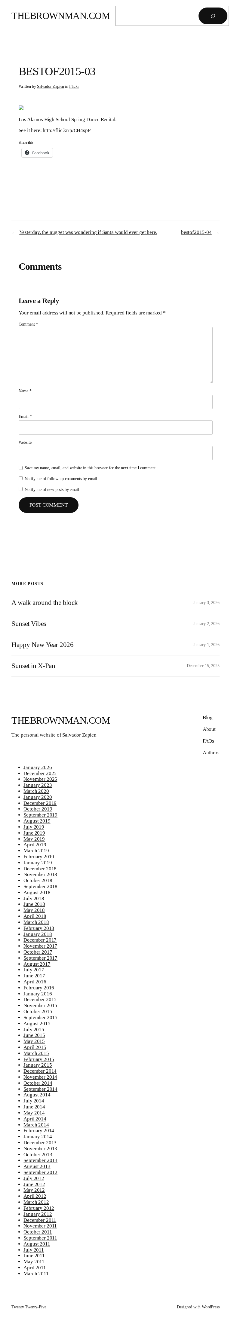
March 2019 (36, 851)
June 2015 (34, 1035)
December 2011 (39, 1220)
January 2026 (37, 767)
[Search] (213, 16)
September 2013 (40, 1160)
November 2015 (40, 1005)
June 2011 (34, 1255)
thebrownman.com (60, 16)
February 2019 (38, 857)
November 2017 (40, 946)
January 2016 (37, 994)
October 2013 (37, 1154)
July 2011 (33, 1250)
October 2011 (37, 1232)
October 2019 (37, 809)
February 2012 (38, 1208)
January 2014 (37, 1136)
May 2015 (34, 1041)
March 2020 (36, 791)
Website (25, 442)
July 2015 (33, 1029)
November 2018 (40, 874)
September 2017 (40, 958)
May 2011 (34, 1261)
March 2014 (36, 1125)
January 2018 (37, 934)
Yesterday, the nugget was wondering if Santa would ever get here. (88, 232)
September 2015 (40, 1017)
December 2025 (40, 773)
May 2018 (34, 910)
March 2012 (36, 1202)
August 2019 (36, 821)
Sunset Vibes (28, 623)
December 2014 (40, 1071)
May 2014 (34, 1113)
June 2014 (34, 1107)
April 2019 (34, 844)
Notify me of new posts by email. (52, 489)
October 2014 (37, 1083)
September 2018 (40, 886)
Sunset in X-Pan (33, 666)
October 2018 (37, 880)
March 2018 (36, 922)
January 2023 (37, 785)
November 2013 (40, 1148)
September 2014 (40, 1089)
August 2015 (36, 1023)
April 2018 (34, 916)
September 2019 (40, 815)
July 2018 (33, 898)
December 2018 (40, 869)
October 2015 (37, 1011)
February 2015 (38, 1059)
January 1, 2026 (206, 644)
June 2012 (34, 1184)
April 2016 (34, 982)
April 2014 (34, 1119)
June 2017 (34, 976)
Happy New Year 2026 (42, 644)
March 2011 (35, 1274)
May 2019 (34, 839)
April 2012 (34, 1196)
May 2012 (34, 1190)
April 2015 (34, 1047)
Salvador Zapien (50, 86)
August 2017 (36, 964)
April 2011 (34, 1267)
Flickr (74, 86)
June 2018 (34, 904)
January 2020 (37, 797)
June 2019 (34, 833)
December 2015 (40, 999)
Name (25, 390)
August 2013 (36, 1166)
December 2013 (40, 1142)
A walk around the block (44, 602)
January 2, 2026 (206, 623)
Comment (28, 324)
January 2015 (37, 1065)
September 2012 (40, 1172)
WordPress (211, 1306)
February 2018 (38, 928)
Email (25, 416)
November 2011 (40, 1226)
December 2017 (40, 940)
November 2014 (40, 1077)
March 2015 (36, 1053)
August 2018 (36, 892)
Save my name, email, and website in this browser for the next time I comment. (91, 467)
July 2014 (33, 1101)
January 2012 (37, 1214)
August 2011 (36, 1244)
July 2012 (33, 1178)
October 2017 (37, 952)
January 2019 (37, 863)
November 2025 (40, 779)
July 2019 (33, 827)
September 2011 (40, 1238)
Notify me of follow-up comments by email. (61, 478)
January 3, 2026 (206, 602)
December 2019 (40, 803)
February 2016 (38, 988)
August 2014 (36, 1095)
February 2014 (38, 1130)
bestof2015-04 (196, 232)
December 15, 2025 (203, 665)
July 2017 (33, 970)
